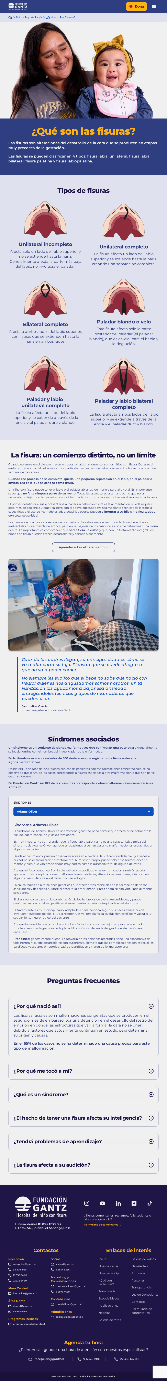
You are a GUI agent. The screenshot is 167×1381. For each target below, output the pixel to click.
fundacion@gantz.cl (24, 1293)
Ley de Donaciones (145, 1294)
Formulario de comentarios (142, 1311)
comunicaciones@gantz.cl (71, 1286)
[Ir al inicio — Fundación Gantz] (17, 7)
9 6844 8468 (20, 1311)
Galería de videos (144, 1259)
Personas (138, 1280)
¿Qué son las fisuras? (106, 1282)
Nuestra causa (109, 1266)
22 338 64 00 (20, 1275)
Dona (139, 6)
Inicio (102, 1259)
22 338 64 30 (20, 1280)
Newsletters (140, 1266)
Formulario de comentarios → (102, 1224)
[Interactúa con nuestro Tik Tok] (149, 1203)
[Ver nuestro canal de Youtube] (102, 1203)
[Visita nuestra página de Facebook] (134, 1203)
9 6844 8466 (63, 1269)
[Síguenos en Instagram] (86, 1203)
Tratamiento (107, 1291)
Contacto (138, 1302)
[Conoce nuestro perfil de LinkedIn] (118, 1203)
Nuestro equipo (110, 1273)
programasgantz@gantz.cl (29, 1324)
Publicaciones (108, 1305)
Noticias (104, 1313)
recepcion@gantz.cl (24, 1264)
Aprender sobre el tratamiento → (83, 547)
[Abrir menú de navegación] (154, 6)
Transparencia (141, 1287)
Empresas (139, 1273)
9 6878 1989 (19, 1269)
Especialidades (109, 1298)
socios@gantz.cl (65, 1264)
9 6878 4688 (63, 1291)
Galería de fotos (110, 1320)
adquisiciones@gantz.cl (69, 1316)
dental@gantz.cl (22, 1306)
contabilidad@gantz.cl (69, 1304)
